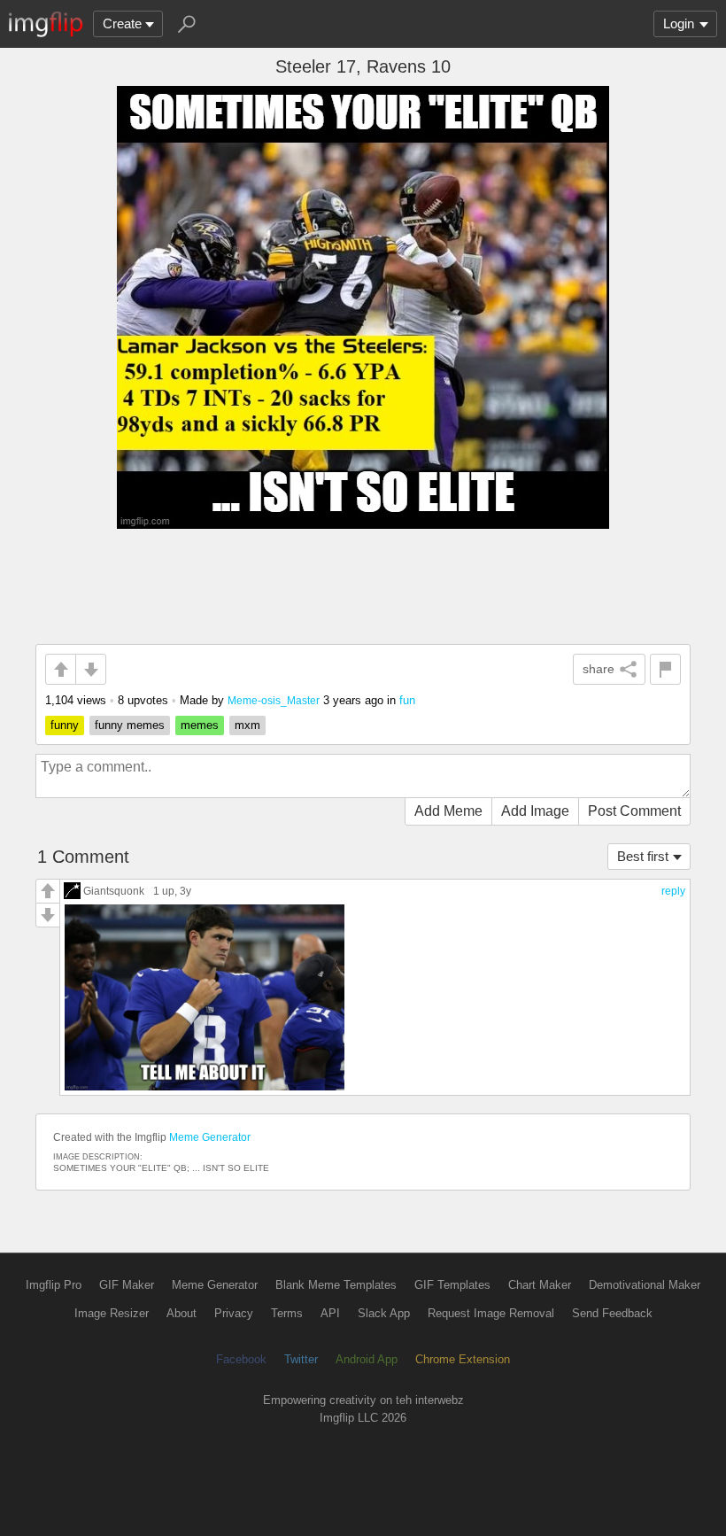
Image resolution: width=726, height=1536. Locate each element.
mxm (247, 725)
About (181, 1313)
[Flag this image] (665, 669)
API (330, 1313)
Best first (642, 856)
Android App (367, 1359)
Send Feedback (612, 1313)
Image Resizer (111, 1313)
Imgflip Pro (53, 1285)
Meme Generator (210, 1137)
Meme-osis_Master (274, 700)
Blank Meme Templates (336, 1285)
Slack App (384, 1313)
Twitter (301, 1359)
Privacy (233, 1313)
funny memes (130, 725)
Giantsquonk (113, 890)
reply (673, 891)
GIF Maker (126, 1285)
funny (64, 725)
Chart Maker (539, 1285)
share (598, 669)
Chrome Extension (462, 1359)
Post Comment (634, 810)
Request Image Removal (491, 1313)
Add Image (535, 810)
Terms (287, 1313)
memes (200, 725)
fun (407, 700)
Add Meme (448, 810)
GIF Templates (452, 1285)
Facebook (241, 1359)
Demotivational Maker (644, 1285)
